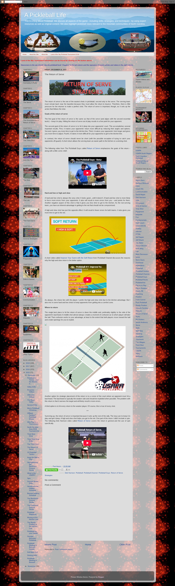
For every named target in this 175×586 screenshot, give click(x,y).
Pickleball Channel (91, 473)
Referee (139, 311)
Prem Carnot (140, 300)
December (32, 375)
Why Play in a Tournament (32, 423)
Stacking (139, 334)
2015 (28, 372)
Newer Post (51, 544)
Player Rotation (141, 288)
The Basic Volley (31, 401)
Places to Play (141, 285)
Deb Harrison (70, 473)
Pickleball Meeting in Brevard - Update (32, 546)
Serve (138, 325)
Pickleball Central (142, 271)
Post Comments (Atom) (64, 549)
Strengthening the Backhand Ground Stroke (32, 466)
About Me (45, 54)
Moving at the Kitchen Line (32, 518)
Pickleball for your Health (32, 532)
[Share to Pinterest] (69, 469)
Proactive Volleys (30, 391)
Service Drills (32, 405)
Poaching (139, 294)
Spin (29, 478)
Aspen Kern (140, 180)
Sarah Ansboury (142, 322)
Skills (138, 328)
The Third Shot (33, 444)
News (138, 257)
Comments (143, 369)
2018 (28, 363)
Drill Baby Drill (32, 552)
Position (139, 297)
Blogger (101, 577)
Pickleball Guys (104, 473)
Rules (138, 317)
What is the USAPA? (31, 474)
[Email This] (60, 469)
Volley (138, 353)
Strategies (48, 475)
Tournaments (141, 348)
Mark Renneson (142, 254)
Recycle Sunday (142, 308)
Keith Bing (139, 248)
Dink (137, 200)
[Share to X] (64, 469)
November (32, 566)
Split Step (139, 331)
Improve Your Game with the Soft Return (77, 258)
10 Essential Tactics (31, 453)
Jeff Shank (140, 240)
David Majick (140, 194)
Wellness (139, 356)
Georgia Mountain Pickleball (31, 538)
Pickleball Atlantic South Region (142, 162)
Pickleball (79, 473)
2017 (28, 366)
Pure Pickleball (141, 302)
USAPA (138, 150)
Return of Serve (93, 148)
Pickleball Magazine (31, 513)
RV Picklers (140, 319)
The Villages (140, 342)
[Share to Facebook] (67, 469)
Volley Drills (31, 387)
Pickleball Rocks (142, 280)
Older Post (125, 544)
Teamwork (140, 339)
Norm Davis (140, 260)
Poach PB (139, 291)
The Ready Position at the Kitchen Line (32, 525)
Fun (137, 217)
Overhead (139, 263)
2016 (28, 369)
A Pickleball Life (45, 15)
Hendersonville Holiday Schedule (32, 488)
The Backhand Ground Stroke (32, 500)
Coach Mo (139, 189)
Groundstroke (141, 226)
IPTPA (138, 234)
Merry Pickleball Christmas (33, 409)
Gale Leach (140, 223)
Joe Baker (139, 243)
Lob (137, 251)
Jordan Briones (141, 246)
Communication (142, 192)
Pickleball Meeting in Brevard (32, 560)
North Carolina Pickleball (141, 157)
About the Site (34, 54)
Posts (141, 365)
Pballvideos (140, 265)
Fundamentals (141, 220)
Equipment (140, 212)
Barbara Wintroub (142, 183)
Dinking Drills (32, 555)
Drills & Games (141, 206)
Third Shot (140, 345)
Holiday (138, 229)
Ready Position (141, 305)
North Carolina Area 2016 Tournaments (33, 429)
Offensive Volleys (30, 396)
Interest (138, 231)
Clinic (138, 186)
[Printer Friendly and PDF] (51, 470)
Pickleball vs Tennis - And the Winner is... (32, 381)
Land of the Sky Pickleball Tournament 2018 (65, 54)
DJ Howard (140, 203)
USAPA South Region (144, 153)
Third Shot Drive (31, 435)
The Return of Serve (32, 448)
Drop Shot (139, 209)
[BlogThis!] (62, 469)
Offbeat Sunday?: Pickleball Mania (31, 416)
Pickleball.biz (140, 283)
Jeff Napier (140, 237)
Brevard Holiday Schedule (33, 494)
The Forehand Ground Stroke (32, 507)
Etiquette (139, 214)
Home (25, 54)
